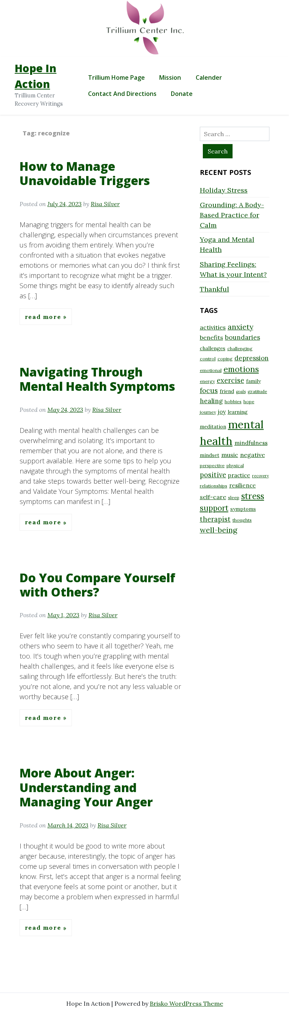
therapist (215, 519)
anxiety (240, 326)
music (229, 454)
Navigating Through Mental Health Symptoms (97, 379)
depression (251, 358)
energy (207, 381)
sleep (233, 497)
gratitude (257, 391)
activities (213, 327)
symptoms (243, 508)
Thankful (214, 289)
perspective (212, 465)
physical (235, 465)
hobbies (233, 401)
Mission (170, 77)
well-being (218, 529)
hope (248, 401)
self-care (213, 497)
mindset (209, 455)
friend (227, 391)
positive (213, 475)
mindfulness (251, 442)
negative (252, 454)
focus (209, 390)
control (208, 358)
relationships (213, 486)
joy (222, 411)
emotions (241, 369)
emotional (211, 370)
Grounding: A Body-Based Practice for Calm (232, 214)
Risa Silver (105, 204)
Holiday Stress (224, 190)
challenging (239, 348)
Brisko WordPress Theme (186, 1003)
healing (211, 401)
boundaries (242, 337)
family (253, 381)
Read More (44, 316)
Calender (209, 77)
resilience (242, 485)
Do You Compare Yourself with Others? (97, 584)
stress (252, 496)
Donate (182, 94)
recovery (260, 475)
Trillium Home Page (116, 77)
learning (238, 411)
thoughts (242, 520)
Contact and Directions (122, 94)
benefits (211, 337)
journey (208, 412)
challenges (212, 348)
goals (241, 391)
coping (225, 358)
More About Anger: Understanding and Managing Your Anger (86, 787)
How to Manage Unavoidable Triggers (85, 173)
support (214, 508)
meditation (213, 426)
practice (239, 475)
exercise (230, 380)
